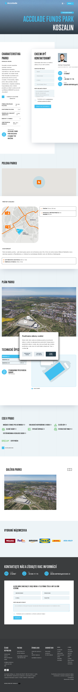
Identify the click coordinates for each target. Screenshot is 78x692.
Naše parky (60, 653)
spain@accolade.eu (36, 657)
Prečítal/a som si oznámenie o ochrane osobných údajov (30, 614)
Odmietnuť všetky (27, 354)
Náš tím (70, 653)
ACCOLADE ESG (9, 447)
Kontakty (59, 660)
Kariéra (69, 655)
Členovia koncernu (70, 663)
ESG (69, 656)
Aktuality (59, 658)
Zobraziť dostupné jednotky (12, 97)
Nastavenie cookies (69, 679)
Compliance (71, 677)
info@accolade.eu (8, 662)
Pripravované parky (60, 656)
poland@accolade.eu (22, 656)
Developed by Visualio (11, 683)
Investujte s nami (59, 650)
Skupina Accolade (70, 650)
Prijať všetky (51, 354)
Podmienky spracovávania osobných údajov (62, 674)
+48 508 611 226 (21, 657)
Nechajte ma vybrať (39, 354)
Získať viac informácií (42, 106)
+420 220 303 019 (8, 665)
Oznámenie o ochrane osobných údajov (64, 675)
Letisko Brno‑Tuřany (71, 659)
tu (27, 348)
